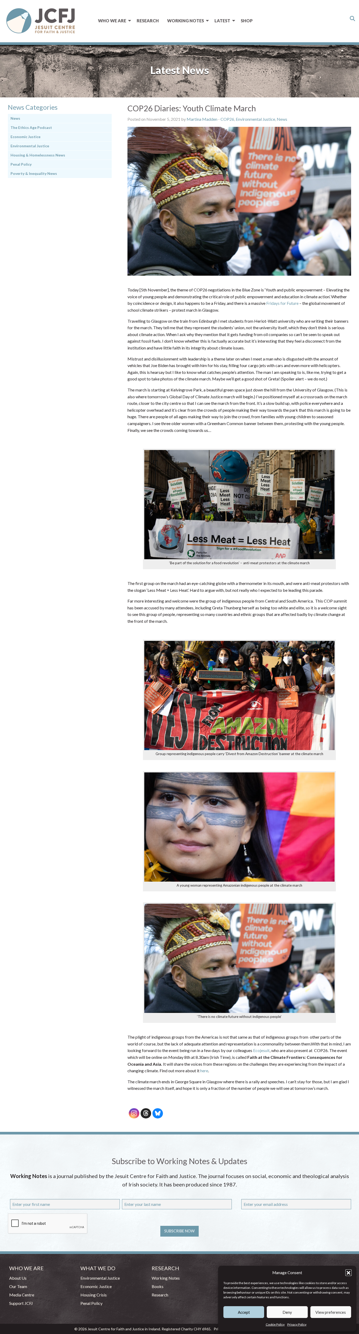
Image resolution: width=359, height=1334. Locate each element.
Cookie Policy (275, 1324)
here (204, 1070)
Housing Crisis (93, 1294)
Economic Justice (25, 136)
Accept (244, 1312)
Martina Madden (202, 119)
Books (157, 1286)
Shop (247, 20)
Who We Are (112, 20)
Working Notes (185, 20)
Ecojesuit (261, 1050)
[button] (348, 1272)
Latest (222, 20)
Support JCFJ (21, 1303)
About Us (18, 1277)
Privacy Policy (296, 1324)
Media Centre (21, 1294)
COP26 (227, 119)
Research (148, 20)
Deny (287, 1312)
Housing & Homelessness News (38, 155)
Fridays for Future (282, 303)
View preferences (330, 1312)
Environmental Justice (255, 119)
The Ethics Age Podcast (31, 127)
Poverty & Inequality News (34, 173)
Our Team (18, 1286)
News (282, 119)
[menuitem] (113, 21)
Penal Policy (21, 164)
